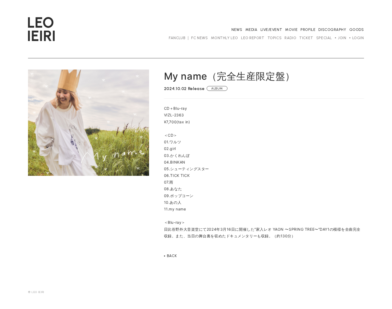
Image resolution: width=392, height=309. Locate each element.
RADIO (290, 38)
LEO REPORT (253, 38)
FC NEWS (199, 38)
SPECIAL (324, 38)
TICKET (306, 38)
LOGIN (358, 38)
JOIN (342, 38)
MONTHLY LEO (224, 38)
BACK (172, 256)
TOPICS (274, 38)
